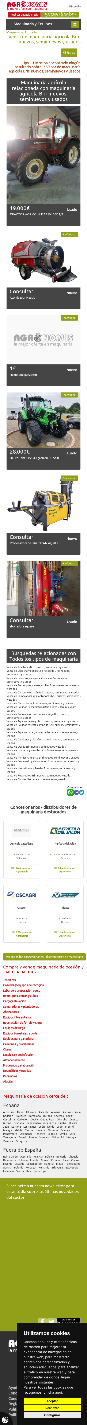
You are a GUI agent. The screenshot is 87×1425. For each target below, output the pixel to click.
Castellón (23, 1119)
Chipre (75, 1160)
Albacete (31, 1112)
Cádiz (69, 1116)
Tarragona (9, 1137)
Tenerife (40, 1133)
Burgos (47, 1116)
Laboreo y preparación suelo (21, 990)
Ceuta (34, 1119)
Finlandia (8, 1171)
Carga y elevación (14, 1001)
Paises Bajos (73, 1163)
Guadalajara (33, 1123)
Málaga (8, 1130)
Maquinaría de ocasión (26, 1096)
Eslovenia (58, 1167)
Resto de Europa (36, 1171)
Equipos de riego (14, 1028)
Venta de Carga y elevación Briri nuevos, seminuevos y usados (43, 692)
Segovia (53, 1133)
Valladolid (58, 1137)
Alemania (26, 1156)
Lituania (20, 1163)
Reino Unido (10, 1156)
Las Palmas (30, 1126)
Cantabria (9, 1119)
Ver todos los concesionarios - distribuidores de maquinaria (44, 957)
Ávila (78, 1112)
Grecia (45, 1160)
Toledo (33, 1137)
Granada (19, 1123)
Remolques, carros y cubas (20, 996)
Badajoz (8, 1116)
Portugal (31, 1167)
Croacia (56, 1160)
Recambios (10, 1076)
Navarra (41, 1130)
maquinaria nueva (21, 971)
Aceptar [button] (52, 1401)
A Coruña (9, 1112)
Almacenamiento (14, 1060)
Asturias (68, 1112)
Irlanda (34, 1160)
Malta (60, 1163)
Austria (7, 1167)
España (11, 1105)
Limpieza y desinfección (18, 1054)
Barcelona (35, 1116)
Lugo (60, 1126)
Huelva (62, 1123)
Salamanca (26, 1133)
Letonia (8, 1163)
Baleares (21, 1116)
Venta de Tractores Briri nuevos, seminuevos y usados (38, 667)
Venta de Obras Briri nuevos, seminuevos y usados (36, 746)
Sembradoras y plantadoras (21, 1006)
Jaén (6, 1126)
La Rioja (16, 1126)
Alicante (44, 1112)
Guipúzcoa (50, 1123)
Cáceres (59, 1116)
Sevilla (64, 1133)
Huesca (73, 1123)
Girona (7, 1123)
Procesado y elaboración (19, 1065)
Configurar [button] (52, 1415)
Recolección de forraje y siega (22, 1022)
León (42, 1126)
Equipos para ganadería (18, 1038)
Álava (20, 1112)
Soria (72, 1133)
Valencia (44, 1137)
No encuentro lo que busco (60, 14)
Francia (38, 1156)
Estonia (23, 1160)
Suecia (20, 1171)
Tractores (9, 980)
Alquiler (8, 1081)
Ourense (53, 1130)
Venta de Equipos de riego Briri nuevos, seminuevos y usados (42, 721)
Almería (56, 1112)
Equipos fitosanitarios (17, 1017)
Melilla (19, 1130)
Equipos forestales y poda (20, 1033)
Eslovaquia (72, 1167)
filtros (69, 52)
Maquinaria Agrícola (21, 32)
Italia (66, 1160)
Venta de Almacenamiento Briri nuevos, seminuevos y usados (43, 757)
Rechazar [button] (52, 1408)
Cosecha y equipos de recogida (23, 985)
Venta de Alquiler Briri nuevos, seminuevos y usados (37, 779)
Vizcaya (71, 1137)
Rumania (44, 1167)
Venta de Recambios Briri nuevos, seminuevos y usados (39, 775)
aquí (58, 1392)
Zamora (8, 1141)
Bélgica (49, 1156)
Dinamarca (10, 1160)
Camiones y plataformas (18, 1044)
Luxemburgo (34, 1163)
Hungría (49, 1163)
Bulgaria (61, 1156)
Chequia (74, 1156)
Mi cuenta (75, 6)
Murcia (29, 1130)
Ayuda (13, 1387)
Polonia (19, 1167)
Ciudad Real (47, 1119)
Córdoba (62, 1119)
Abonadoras (11, 1012)
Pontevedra (10, 1133)
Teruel (22, 1137)
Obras (7, 1049)
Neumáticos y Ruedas (17, 1070)
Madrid (69, 1126)
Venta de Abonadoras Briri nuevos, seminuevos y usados (40, 703)
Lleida (51, 1126)
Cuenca (74, 1119)
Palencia (66, 1130)
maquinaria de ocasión (59, 966)
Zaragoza (21, 1141)
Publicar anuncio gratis (24, 14)
